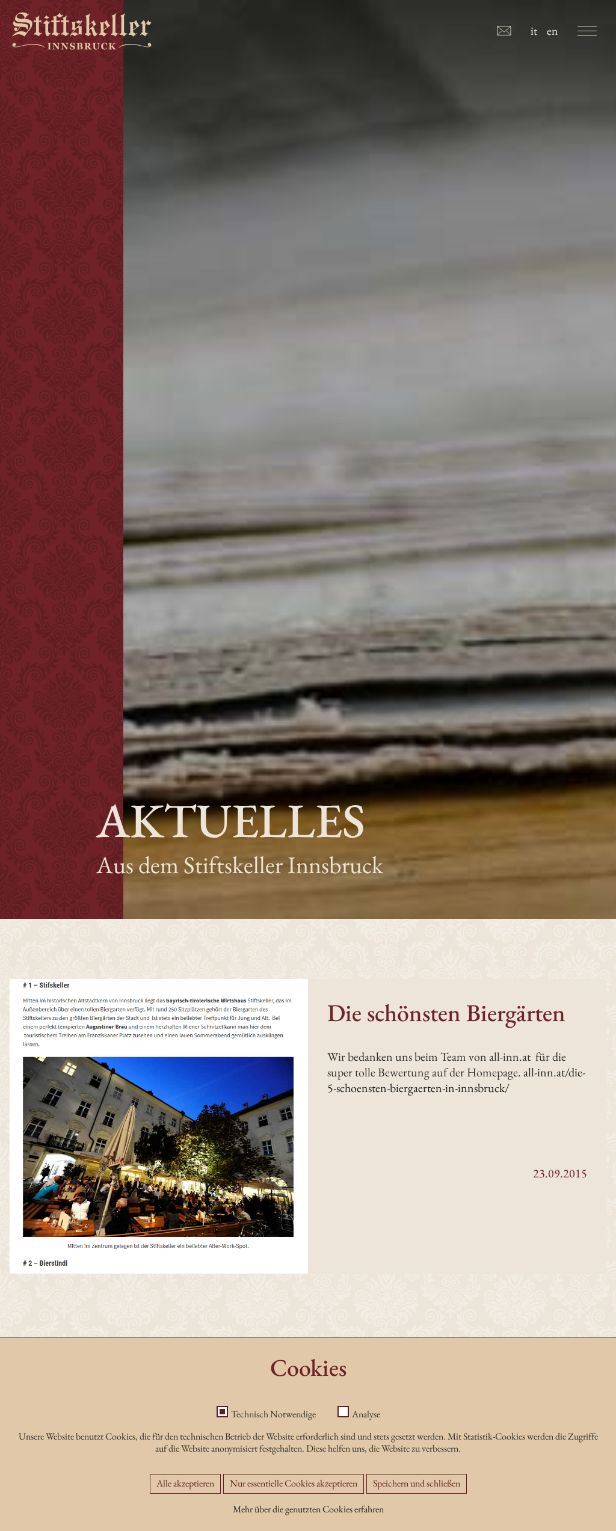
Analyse (366, 1414)
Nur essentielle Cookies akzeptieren (293, 1483)
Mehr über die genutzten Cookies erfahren (308, 1509)
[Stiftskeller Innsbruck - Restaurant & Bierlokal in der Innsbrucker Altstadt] (82, 31)
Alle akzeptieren (185, 1483)
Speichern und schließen (416, 1483)
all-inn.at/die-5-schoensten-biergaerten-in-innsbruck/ (456, 1080)
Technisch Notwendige (273, 1414)
